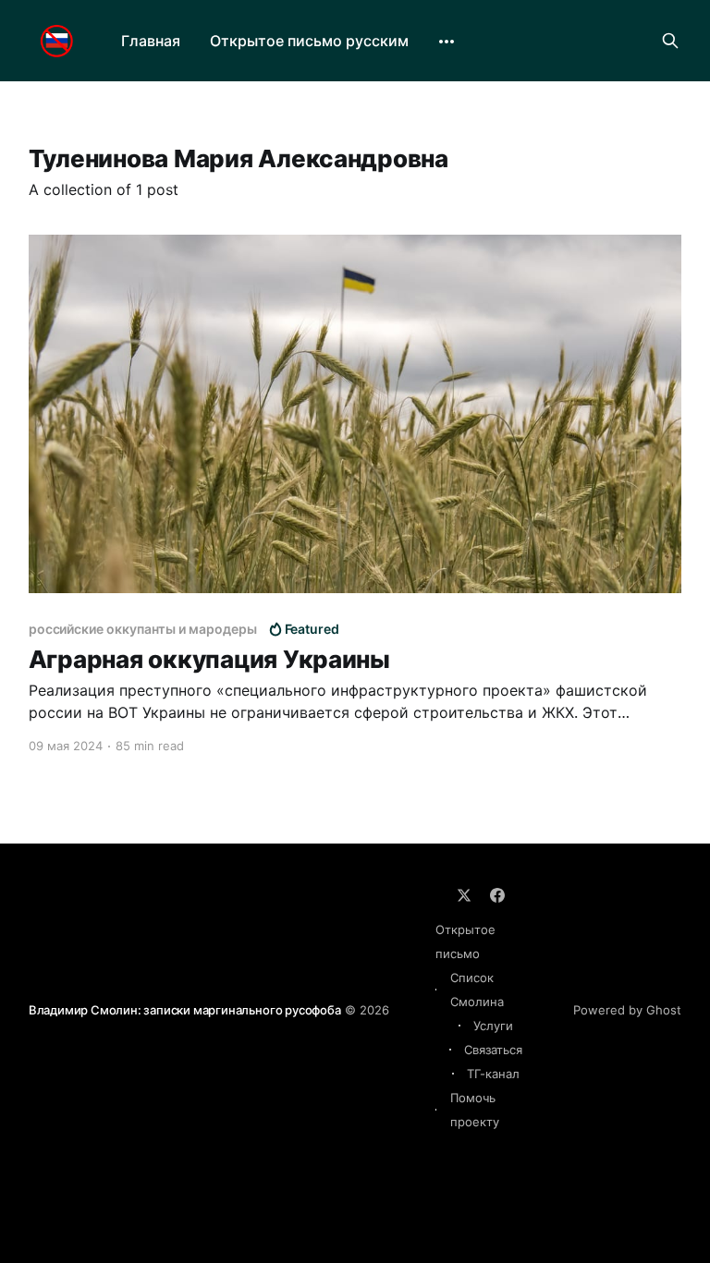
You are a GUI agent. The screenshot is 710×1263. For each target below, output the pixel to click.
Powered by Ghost (627, 1009)
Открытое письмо (465, 941)
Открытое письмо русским (309, 40)
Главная (150, 40)
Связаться (493, 1049)
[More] (446, 41)
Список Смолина (477, 989)
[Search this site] (670, 40)
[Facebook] (497, 895)
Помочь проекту (474, 1109)
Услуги (493, 1025)
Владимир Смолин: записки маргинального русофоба (185, 1009)
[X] (464, 895)
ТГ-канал (493, 1073)
